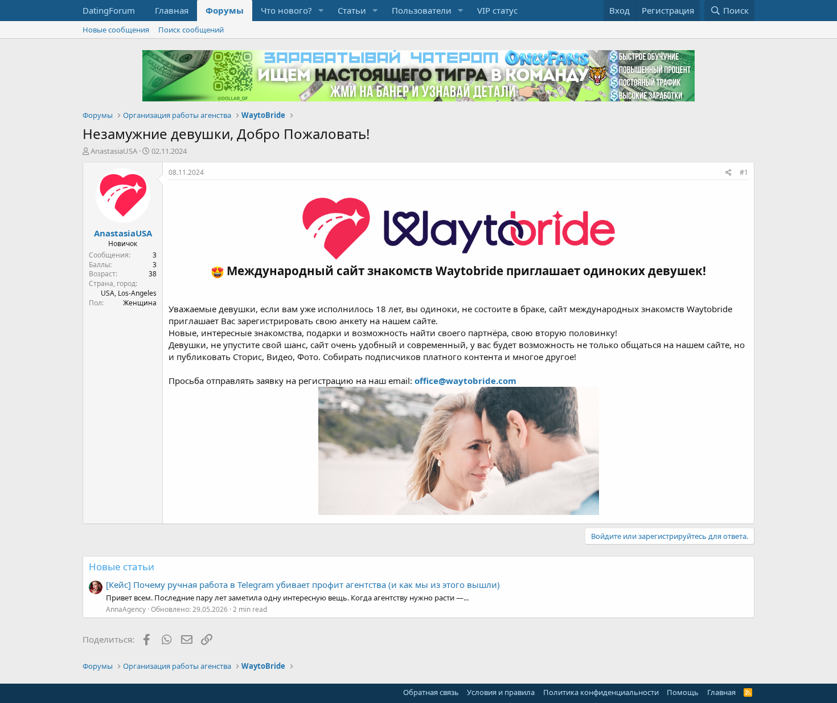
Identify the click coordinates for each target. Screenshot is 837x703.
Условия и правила (501, 692)
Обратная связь (431, 692)
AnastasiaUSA (114, 151)
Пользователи (422, 10)
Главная (171, 10)
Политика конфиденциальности (601, 692)
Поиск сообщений (191, 29)
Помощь (683, 692)
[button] (321, 10)
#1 (744, 172)
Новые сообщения (116, 29)
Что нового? (286, 10)
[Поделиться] (728, 172)
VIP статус (497, 10)
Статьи (352, 10)
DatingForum (109, 10)
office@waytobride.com (465, 380)
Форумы (225, 10)
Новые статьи (121, 566)
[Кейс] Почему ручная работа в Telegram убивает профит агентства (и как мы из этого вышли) (303, 584)
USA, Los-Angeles (129, 293)
